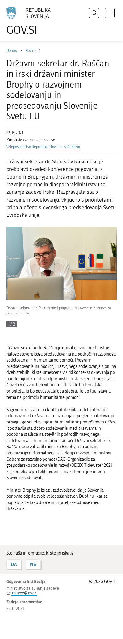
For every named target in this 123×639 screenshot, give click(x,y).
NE (33, 564)
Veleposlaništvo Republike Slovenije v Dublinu (43, 147)
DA (14, 564)
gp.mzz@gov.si (24, 593)
